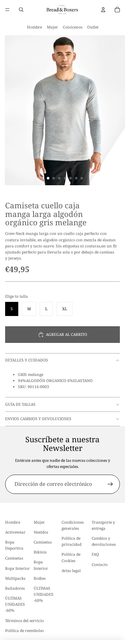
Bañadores (15, 588)
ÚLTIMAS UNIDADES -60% (15, 604)
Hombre (34, 27)
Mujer (52, 27)
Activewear (15, 532)
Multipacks (15, 578)
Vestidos (41, 532)
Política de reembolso (24, 630)
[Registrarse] (110, 484)
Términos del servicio (24, 620)
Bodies (40, 578)
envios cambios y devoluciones (38, 418)
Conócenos (72, 27)
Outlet (92, 27)
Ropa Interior (17, 568)
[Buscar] (21, 10)
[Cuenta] (103, 10)
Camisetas (14, 558)
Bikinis (40, 552)
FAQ (95, 554)
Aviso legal (71, 570)
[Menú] (7, 9)
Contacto (100, 564)
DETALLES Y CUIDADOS (26, 360)
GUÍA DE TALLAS (20, 404)
